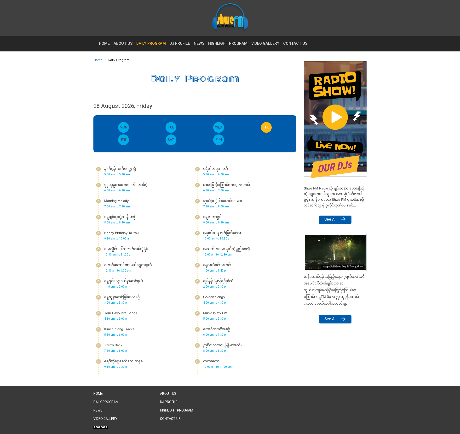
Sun (218, 140)
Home (104, 43)
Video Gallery (265, 43)
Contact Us (295, 43)
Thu (267, 127)
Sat (171, 140)
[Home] (232, 17)
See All (330, 219)
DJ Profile (180, 43)
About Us (123, 43)
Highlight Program (227, 43)
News (199, 43)
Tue (171, 127)
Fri (123, 140)
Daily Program (151, 43)
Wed (218, 127)
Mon (123, 127)
